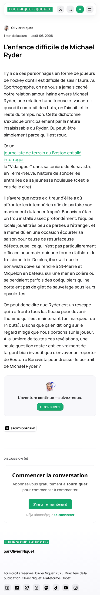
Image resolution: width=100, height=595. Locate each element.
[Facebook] (7, 587)
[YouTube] (65, 587)
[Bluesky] (26, 587)
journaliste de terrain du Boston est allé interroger (42, 156)
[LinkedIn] (16, 587)
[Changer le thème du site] (60, 9)
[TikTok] (56, 587)
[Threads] (36, 587)
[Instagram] (75, 587)
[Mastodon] (46, 587)
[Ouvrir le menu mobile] (89, 9)
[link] (30, 9)
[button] (70, 9)
